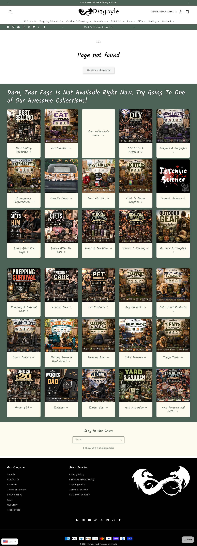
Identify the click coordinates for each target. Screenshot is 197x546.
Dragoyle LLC (93, 544)
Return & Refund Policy (81, 479)
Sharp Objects (22, 357)
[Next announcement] (189, 2)
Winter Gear (97, 408)
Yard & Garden (134, 408)
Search (11, 474)
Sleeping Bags (97, 357)
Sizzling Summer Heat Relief (61, 359)
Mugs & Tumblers (96, 248)
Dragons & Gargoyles (173, 149)
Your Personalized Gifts (173, 409)
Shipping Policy (77, 484)
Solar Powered (134, 357)
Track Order (13, 509)
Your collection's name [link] (98, 133)
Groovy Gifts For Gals (61, 250)
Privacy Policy (76, 474)
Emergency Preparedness (22, 200)
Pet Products (96, 307)
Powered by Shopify (108, 544)
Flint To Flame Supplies (135, 200)
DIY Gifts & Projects (136, 150)
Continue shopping (98, 70)
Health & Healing (134, 248)
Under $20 (22, 408)
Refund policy (14, 494)
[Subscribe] (121, 439)
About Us (12, 484)
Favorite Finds (59, 198)
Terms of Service (16, 489)
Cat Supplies (59, 148)
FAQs (10, 499)
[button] (10, 12)
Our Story (12, 504)
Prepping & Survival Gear (24, 309)
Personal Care (59, 307)
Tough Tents (171, 357)
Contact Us (13, 479)
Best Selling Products (24, 150)
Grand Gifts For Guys (24, 250)
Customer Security (79, 494)
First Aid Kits (97, 198)
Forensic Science (171, 198)
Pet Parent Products (173, 308)
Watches (59, 408)
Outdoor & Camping (173, 249)
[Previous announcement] (8, 2)
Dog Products (134, 307)
